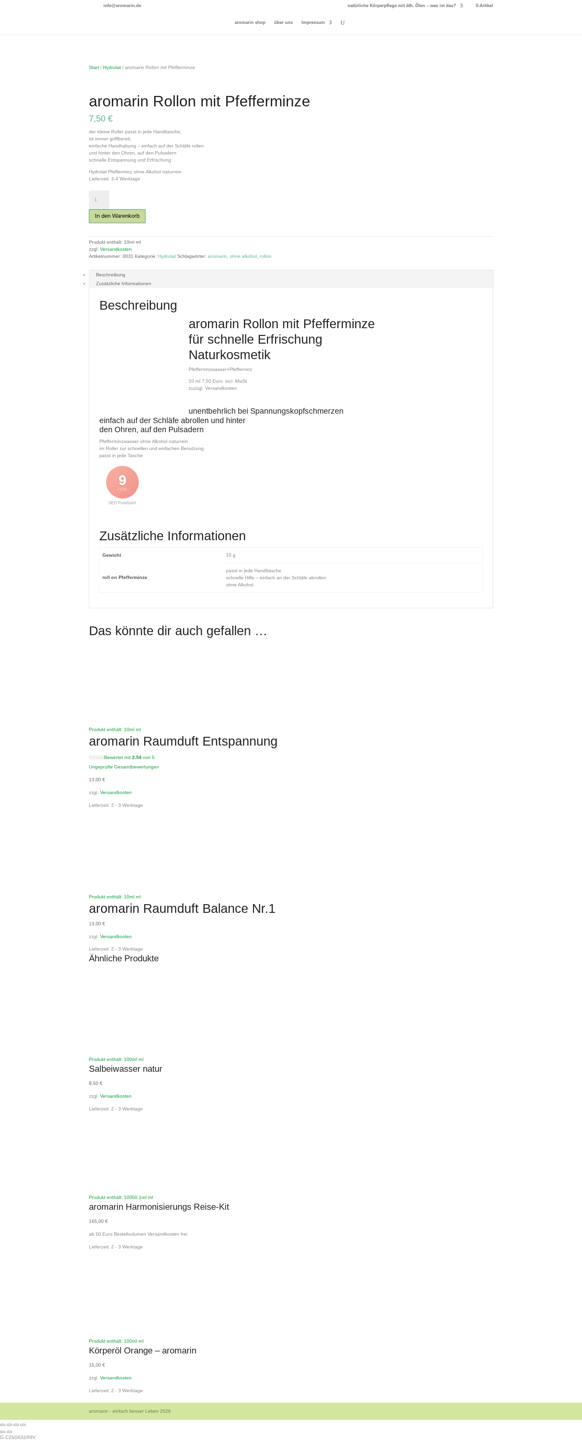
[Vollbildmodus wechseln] (9, 1425)
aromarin (217, 256)
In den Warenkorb (117, 216)
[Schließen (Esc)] (23, 1425)
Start (94, 67)
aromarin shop (250, 22)
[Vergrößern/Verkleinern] (2, 1425)
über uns (283, 22)
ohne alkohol (243, 256)
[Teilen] (16, 1425)
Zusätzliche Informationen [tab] (123, 283)
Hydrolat (112, 67)
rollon (265, 256)
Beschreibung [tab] (110, 274)
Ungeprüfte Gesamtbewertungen (124, 766)
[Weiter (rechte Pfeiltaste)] (9, 1432)
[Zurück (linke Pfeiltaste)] (2, 1432)
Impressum (313, 22)
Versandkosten (116, 249)
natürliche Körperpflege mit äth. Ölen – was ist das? (402, 5)
